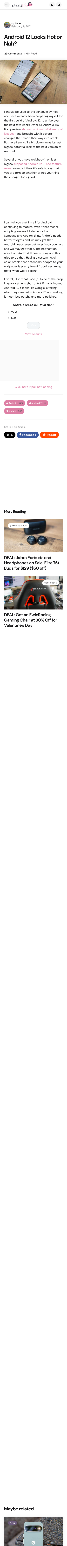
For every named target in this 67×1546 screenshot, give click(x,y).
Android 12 (38, 403)
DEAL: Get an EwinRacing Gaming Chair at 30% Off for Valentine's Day (30, 620)
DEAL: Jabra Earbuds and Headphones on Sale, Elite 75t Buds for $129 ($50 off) (31, 563)
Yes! (14, 312)
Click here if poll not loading (33, 387)
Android (16, 403)
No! (13, 318)
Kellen (18, 23)
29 (13, 53)
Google (15, 411)
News (12, 1523)
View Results (33, 334)
